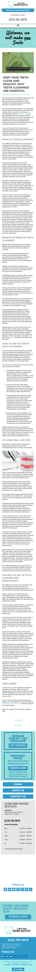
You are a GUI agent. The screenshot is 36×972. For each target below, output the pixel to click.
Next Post (18, 725)
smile (12, 337)
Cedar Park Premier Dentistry (11, 704)
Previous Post (18, 720)
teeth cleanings (23, 114)
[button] (18, 25)
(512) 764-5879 (18, 19)
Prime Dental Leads (22, 963)
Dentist (5, 95)
